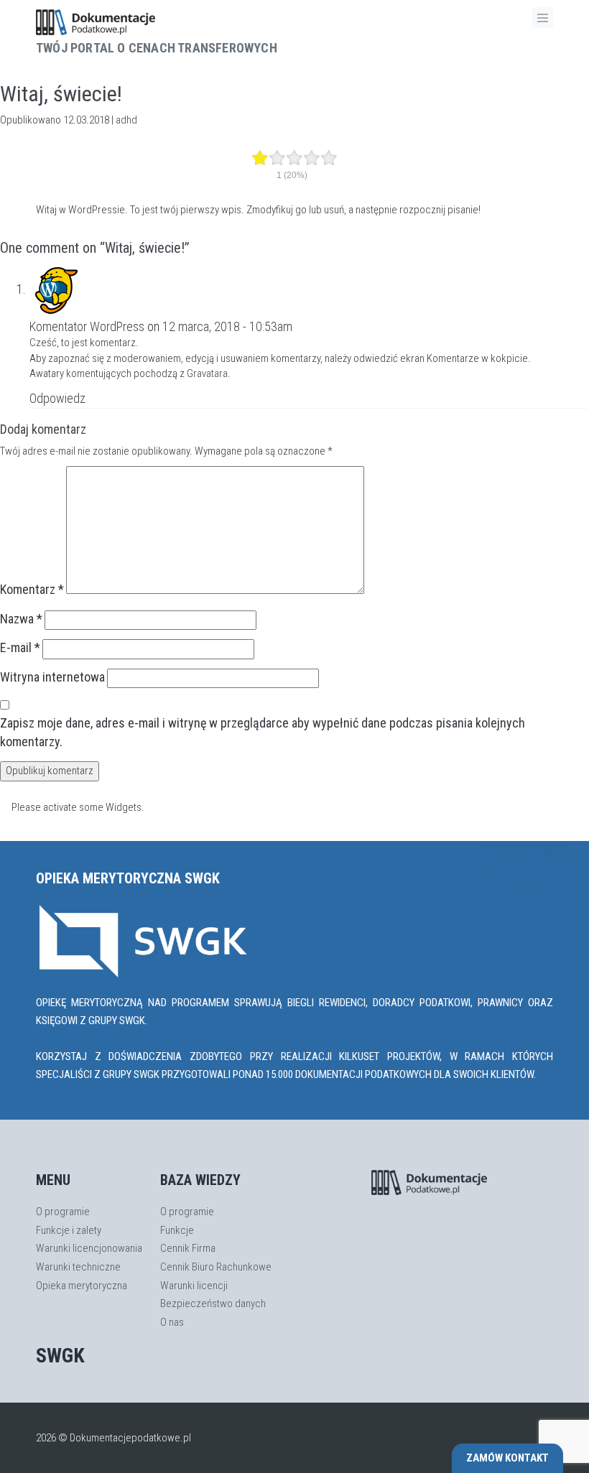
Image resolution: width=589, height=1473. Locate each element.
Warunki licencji (194, 1285)
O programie (63, 1211)
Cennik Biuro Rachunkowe (216, 1266)
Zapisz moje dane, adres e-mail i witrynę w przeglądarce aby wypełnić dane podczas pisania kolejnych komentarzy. (262, 732)
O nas (172, 1322)
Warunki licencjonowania (89, 1248)
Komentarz (32, 589)
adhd (126, 119)
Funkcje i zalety (68, 1230)
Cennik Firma (187, 1248)
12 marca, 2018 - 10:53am (227, 326)
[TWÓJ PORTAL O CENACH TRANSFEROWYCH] (156, 22)
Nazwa (21, 618)
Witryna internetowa (52, 676)
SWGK (60, 1355)
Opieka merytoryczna (81, 1285)
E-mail (20, 647)
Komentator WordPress (86, 326)
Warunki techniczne (78, 1266)
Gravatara (207, 373)
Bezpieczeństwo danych (213, 1303)
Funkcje (177, 1230)
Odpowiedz (57, 398)
